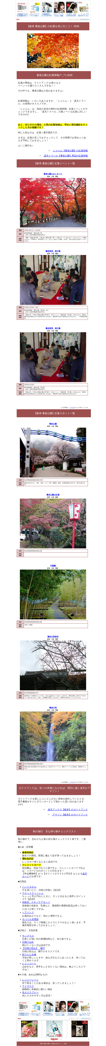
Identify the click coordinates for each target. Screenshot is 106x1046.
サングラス (28, 935)
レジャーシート (30, 980)
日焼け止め (28, 942)
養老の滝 (53, 708)
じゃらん (71, 407)
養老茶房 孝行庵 (53, 251)
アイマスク (28, 986)
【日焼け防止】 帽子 (33, 948)
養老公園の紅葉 (53, 495)
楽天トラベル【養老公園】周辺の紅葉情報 (65, 155)
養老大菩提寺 (53, 637)
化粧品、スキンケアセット (36, 902)
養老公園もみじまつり (53, 174)
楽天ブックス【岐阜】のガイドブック (67, 809)
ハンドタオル (29, 887)
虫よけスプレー (30, 992)
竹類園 (53, 566)
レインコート (29, 963)
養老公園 (53, 424)
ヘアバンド (28, 912)
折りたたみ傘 (29, 954)
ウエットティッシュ (33, 893)
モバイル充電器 (30, 919)
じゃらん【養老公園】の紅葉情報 (70, 150)
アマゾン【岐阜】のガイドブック (70, 814)
